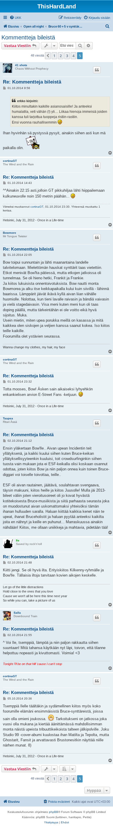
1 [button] (54, 55)
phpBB (53, 811)
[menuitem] (15, 17)
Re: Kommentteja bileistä (32, 82)
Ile (17, 540)
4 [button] (73, 55)
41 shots (21, 65)
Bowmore (9, 232)
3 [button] (67, 55)
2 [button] (61, 55)
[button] (48, 55)
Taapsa (8, 418)
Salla (17, 612)
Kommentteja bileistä (28, 37)
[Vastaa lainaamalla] (97, 69)
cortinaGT (10, 160)
